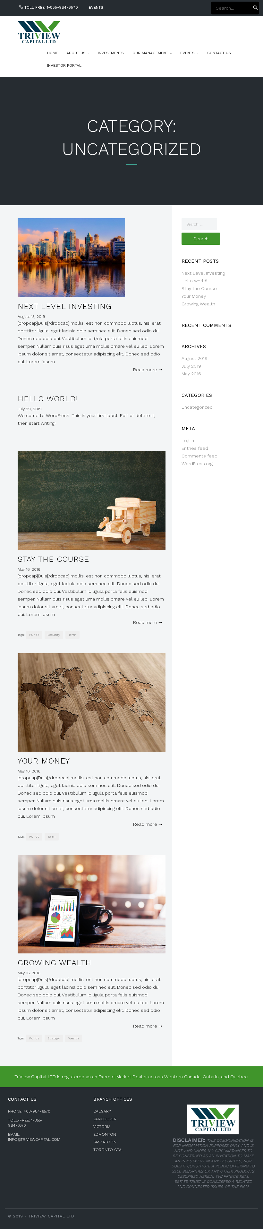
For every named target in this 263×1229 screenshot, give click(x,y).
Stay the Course (53, 559)
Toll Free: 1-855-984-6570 (50, 7)
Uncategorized (197, 407)
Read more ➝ (146, 369)
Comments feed (199, 455)
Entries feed (195, 448)
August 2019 (195, 358)
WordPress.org (197, 463)
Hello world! (48, 398)
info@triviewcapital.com (34, 1139)
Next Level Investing (65, 306)
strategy (54, 1038)
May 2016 (191, 373)
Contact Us (219, 53)
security (54, 634)
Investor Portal (64, 65)
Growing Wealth (54, 962)
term (72, 634)
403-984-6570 (37, 1111)
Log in (188, 440)
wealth (73, 1038)
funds (34, 634)
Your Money (44, 760)
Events (96, 7)
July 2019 (191, 366)
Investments (111, 53)
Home (52, 53)
